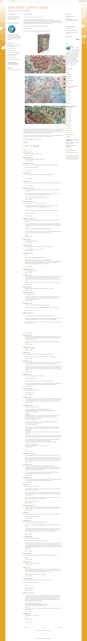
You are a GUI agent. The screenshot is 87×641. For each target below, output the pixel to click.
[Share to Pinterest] (38, 146)
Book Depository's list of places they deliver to (49, 307)
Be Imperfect (68, 78)
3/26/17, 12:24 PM (28, 310)
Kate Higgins (27, 405)
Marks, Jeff (68, 126)
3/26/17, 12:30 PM (28, 332)
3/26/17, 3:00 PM (28, 394)
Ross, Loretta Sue (69, 130)
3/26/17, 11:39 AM (28, 178)
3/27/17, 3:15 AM (28, 611)
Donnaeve (27, 374)
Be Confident (68, 76)
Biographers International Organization (71, 146)
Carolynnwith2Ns (28, 505)
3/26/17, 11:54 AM (28, 199)
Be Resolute (68, 95)
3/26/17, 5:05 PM (28, 509)
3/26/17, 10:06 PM (28, 559)
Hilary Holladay (69, 120)
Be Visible (68, 99)
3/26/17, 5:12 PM (28, 518)
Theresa (26, 239)
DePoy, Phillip (68, 116)
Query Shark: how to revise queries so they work (13, 55)
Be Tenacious (68, 97)
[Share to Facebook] (37, 146)
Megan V (26, 172)
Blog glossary (68, 28)
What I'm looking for (12, 57)
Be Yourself (68, 103)
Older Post (60, 627)
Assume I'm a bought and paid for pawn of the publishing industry (72, 158)
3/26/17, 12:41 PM (28, 344)
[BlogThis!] (34, 146)
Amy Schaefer (28, 157)
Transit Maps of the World (39, 356)
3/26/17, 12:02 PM (28, 242)
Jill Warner (27, 477)
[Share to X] (36, 146)
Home (43, 627)
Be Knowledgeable (69, 80)
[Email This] (33, 146)
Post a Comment (28, 621)
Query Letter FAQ (11, 50)
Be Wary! (67, 101)
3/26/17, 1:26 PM (28, 371)
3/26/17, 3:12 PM (28, 451)
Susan (26, 567)
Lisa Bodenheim (28, 201)
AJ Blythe (27, 520)
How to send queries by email (13, 52)
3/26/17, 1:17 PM (28, 350)
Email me (77, 20)
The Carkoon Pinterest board (72, 30)
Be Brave (67, 72)
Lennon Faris (28, 163)
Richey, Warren (69, 128)
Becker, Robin (68, 109)
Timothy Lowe (28, 347)
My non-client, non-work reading (14, 69)
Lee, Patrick (68, 122)
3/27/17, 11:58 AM (28, 619)
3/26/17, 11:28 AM (28, 170)
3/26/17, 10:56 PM (28, 590)
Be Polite (67, 82)
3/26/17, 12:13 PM (28, 290)
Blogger (49, 638)
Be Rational (68, 89)
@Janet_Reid (71, 16)
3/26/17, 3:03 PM (28, 402)
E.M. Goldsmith (28, 188)
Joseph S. (27, 274)
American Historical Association (72, 152)
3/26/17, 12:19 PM (28, 300)
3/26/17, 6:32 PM (28, 534)
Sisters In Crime (69, 148)
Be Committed (69, 74)
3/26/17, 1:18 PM (28, 358)
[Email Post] (31, 145)
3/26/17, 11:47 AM (28, 185)
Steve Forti (27, 245)
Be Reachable (68, 91)
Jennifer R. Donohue (29, 453)
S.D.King (26, 613)
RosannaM (27, 335)
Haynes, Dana (69, 118)
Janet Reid (27, 181)
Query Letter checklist (12, 48)
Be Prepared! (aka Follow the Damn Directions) (72, 87)
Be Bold (67, 70)
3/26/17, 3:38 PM (28, 482)
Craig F (26, 484)
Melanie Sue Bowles (29, 218)
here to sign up (13, 16)
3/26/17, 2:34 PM (28, 386)
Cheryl (26, 352)
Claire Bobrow (28, 253)
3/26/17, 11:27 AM (28, 155)
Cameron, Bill (68, 111)
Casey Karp (27, 464)
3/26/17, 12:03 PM (28, 272)
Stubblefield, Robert (70, 134)
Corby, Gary (68, 114)
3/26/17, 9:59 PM (28, 551)
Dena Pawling (28, 312)
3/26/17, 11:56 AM (28, 216)
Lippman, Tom (69, 124)
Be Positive (68, 84)
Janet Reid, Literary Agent (28, 7)
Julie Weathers (28, 292)
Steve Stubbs (28, 388)
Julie (26, 512)
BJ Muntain (27, 151)
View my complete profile (71, 64)
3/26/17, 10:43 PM (28, 565)
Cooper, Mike (68, 112)
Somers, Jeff (68, 132)
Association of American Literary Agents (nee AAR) (72, 143)
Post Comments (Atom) (46, 630)
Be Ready (68, 93)
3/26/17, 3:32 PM (28, 461)
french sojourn (28, 592)
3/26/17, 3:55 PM (28, 502)
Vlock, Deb (68, 136)
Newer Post (26, 627)
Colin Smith (27, 361)
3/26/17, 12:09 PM (28, 284)
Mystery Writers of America (71, 150)
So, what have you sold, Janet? (14, 59)
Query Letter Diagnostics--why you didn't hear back (14, 46)
